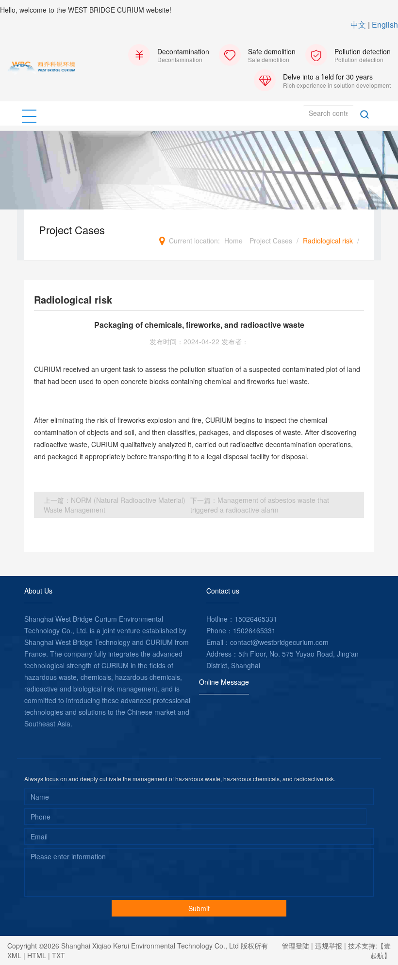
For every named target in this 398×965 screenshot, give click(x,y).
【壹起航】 (380, 950)
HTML (36, 955)
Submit (199, 908)
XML (14, 955)
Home (233, 240)
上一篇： (114, 505)
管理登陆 (295, 945)
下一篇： (259, 505)
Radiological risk (328, 240)
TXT (58, 955)
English (385, 24)
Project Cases (270, 240)
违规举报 (328, 945)
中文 (358, 24)
